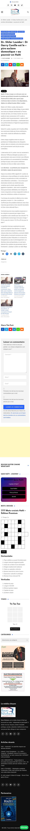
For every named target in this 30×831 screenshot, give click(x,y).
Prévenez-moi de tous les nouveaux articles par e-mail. (13, 400)
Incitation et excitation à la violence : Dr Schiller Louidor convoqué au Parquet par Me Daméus (6, 310)
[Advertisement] (15, 442)
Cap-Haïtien (13, 488)
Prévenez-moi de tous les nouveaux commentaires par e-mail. (13, 392)
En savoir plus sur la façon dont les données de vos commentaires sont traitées (14, 415)
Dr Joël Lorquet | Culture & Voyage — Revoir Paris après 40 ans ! (15, 776)
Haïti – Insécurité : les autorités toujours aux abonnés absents (13, 747)
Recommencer (15, 629)
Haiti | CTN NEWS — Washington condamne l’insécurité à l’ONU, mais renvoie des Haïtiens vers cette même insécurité (14, 770)
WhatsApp (24, 827)
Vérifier (4, 551)
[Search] (28, 12)
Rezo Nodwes (6, 58)
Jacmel (14, 496)
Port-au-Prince (14, 492)
